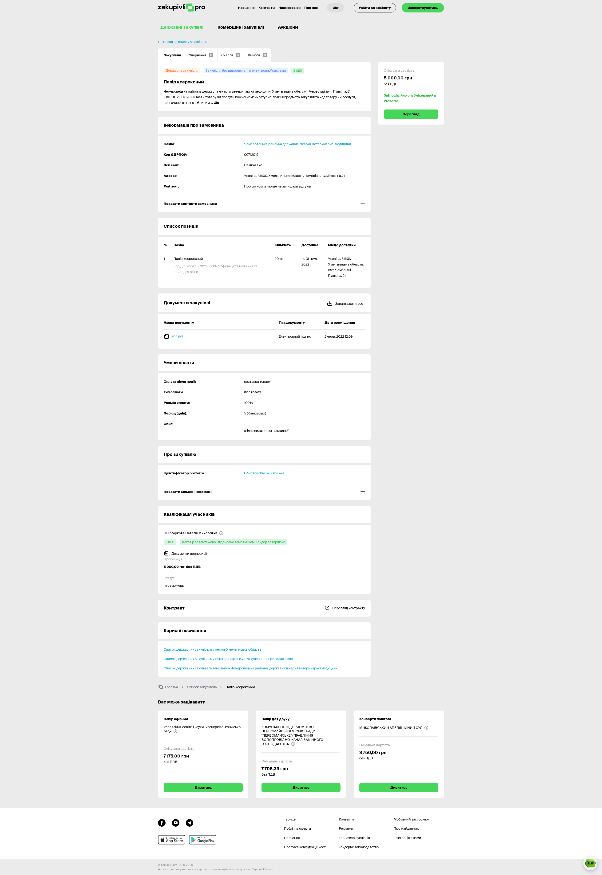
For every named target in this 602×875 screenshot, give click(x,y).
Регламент (347, 828)
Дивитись (203, 787)
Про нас (311, 8)
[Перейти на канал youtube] (175, 822)
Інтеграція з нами (407, 838)
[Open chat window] (590, 863)
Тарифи (290, 819)
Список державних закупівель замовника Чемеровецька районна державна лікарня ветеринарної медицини (251, 668)
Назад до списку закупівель (185, 42)
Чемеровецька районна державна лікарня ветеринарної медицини (297, 144)
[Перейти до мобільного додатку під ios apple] (171, 839)
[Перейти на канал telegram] (189, 822)
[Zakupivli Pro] (181, 8)
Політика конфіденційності (305, 847)
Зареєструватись (423, 8)
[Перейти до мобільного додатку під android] (202, 839)
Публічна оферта (297, 828)
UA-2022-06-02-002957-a (264, 473)
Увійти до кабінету (375, 8)
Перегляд (411, 114)
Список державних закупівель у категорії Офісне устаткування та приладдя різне (228, 659)
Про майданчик (406, 828)
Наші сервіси (289, 8)
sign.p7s (177, 336)
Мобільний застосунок (412, 819)
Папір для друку (275, 719)
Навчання (246, 8)
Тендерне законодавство (359, 847)
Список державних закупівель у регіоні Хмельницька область (212, 649)
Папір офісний (176, 719)
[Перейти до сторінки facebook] (162, 822)
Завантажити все (348, 303)
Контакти (266, 8)
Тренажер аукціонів (354, 838)
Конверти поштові (375, 719)
